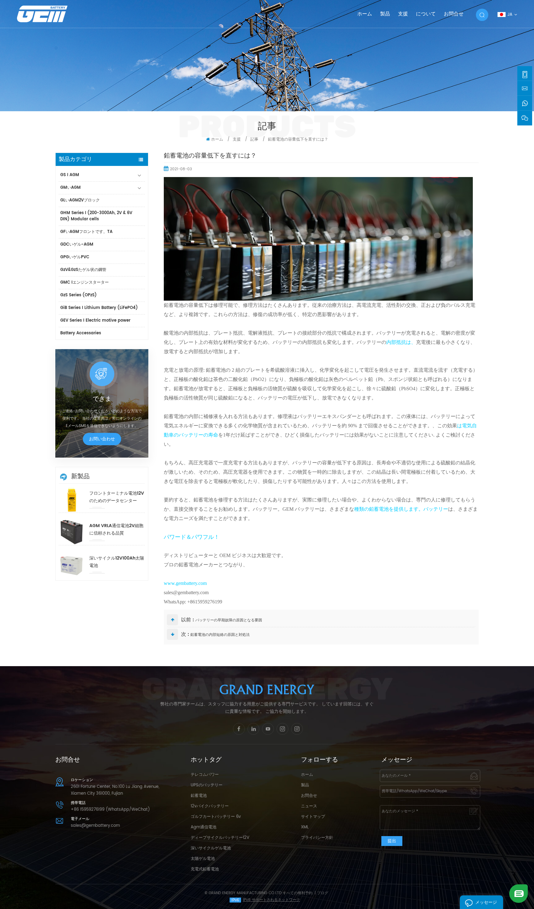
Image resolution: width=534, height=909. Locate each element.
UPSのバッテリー (206, 785)
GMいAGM (70, 187)
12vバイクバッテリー (210, 806)
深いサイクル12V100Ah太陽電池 (116, 562)
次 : (185, 634)
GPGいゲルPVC (74, 257)
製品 (385, 14)
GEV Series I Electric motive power (95, 320)
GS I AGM (69, 175)
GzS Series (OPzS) (78, 295)
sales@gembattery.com (95, 825)
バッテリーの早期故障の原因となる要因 (228, 620)
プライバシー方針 (317, 838)
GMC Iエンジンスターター (84, 282)
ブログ (322, 893)
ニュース (309, 806)
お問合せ (454, 14)
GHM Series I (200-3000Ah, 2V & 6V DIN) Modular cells (96, 216)
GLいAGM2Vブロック (80, 200)
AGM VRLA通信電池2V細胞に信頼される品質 (116, 529)
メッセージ (486, 902)
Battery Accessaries (80, 333)
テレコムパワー (205, 775)
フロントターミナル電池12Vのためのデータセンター (116, 497)
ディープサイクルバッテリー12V (220, 838)
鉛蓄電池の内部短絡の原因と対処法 (220, 635)
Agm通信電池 (203, 827)
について (426, 14)
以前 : (187, 620)
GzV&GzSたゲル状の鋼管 (83, 270)
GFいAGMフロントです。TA (86, 232)
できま (102, 399)
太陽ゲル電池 (203, 859)
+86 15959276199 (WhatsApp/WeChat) (110, 809)
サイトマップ (313, 817)
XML (305, 827)
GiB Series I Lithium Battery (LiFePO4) (99, 308)
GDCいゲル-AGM (76, 244)
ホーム (364, 14)
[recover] (518, 893)
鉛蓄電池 (199, 796)
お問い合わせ (102, 438)
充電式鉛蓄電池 (205, 869)
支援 (403, 14)
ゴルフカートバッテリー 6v (216, 817)
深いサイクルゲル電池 (211, 848)
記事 (254, 139)
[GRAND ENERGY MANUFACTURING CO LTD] (50, 14)
